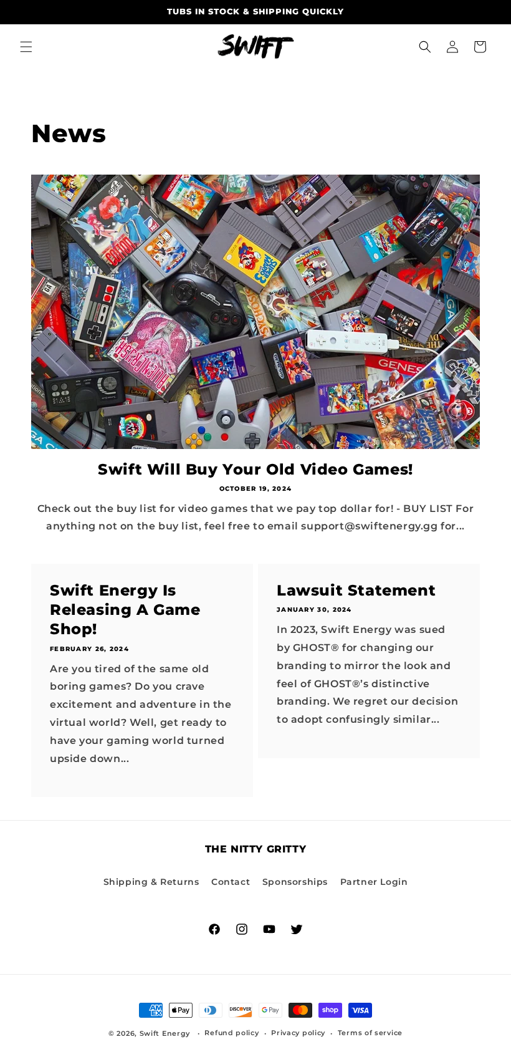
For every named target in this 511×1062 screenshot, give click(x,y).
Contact (230, 881)
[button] (26, 46)
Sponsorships (295, 881)
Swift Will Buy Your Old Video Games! (255, 469)
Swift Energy (165, 1033)
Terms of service (370, 1032)
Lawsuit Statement (356, 590)
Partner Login (374, 881)
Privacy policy (298, 1032)
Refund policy (231, 1032)
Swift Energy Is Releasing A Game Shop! (125, 609)
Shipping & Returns (151, 881)
